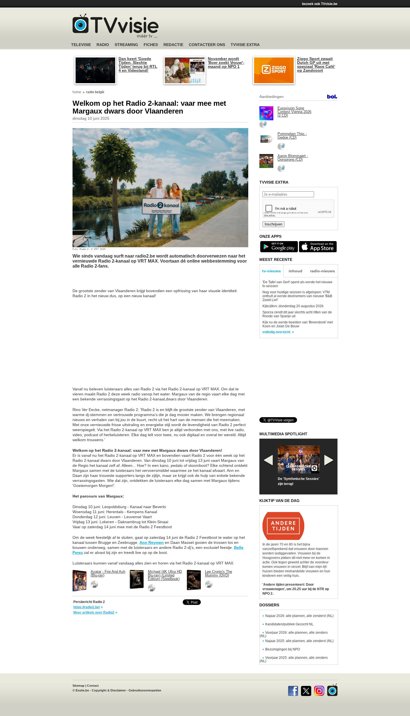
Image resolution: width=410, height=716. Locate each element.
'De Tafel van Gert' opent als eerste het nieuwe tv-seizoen (297, 284)
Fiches (151, 45)
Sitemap (79, 685)
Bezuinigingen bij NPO (282, 649)
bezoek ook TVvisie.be (319, 4)
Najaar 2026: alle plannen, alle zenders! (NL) (299, 616)
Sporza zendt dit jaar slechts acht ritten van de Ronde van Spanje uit (297, 314)
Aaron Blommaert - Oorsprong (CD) (293, 158)
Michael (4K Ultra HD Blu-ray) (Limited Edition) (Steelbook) (165, 575)
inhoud (295, 271)
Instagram (319, 689)
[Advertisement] (258, 26)
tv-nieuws (271, 271)
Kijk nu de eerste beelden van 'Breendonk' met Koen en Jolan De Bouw (297, 324)
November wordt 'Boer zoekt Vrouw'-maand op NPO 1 (226, 62)
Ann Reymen (151, 542)
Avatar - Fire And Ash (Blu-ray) (108, 573)
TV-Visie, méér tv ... (116, 25)
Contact (93, 685)
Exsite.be (82, 690)
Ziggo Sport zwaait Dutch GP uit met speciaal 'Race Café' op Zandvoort (316, 64)
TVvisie (332, 689)
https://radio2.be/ (86, 607)
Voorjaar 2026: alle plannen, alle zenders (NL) (294, 634)
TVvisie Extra (245, 45)
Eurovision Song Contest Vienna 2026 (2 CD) (294, 111)
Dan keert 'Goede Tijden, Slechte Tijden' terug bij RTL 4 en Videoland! (138, 64)
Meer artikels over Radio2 (93, 612)
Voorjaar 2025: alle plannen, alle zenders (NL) (294, 659)
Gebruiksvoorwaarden (145, 690)
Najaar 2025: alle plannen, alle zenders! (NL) (299, 641)
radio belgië (95, 92)
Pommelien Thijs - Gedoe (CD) (292, 136)
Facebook (293, 689)
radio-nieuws (322, 271)
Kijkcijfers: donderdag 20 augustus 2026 (293, 306)
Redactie (173, 45)
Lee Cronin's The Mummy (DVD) (218, 573)
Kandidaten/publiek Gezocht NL (289, 624)
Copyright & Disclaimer (109, 690)
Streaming (126, 45)
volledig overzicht (276, 332)
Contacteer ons (207, 45)
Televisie (81, 45)
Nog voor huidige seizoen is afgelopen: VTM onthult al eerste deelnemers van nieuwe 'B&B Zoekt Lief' (297, 296)
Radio (103, 45)
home (77, 92)
